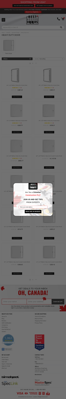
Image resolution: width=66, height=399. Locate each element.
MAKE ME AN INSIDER (33, 211)
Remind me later (33, 214)
